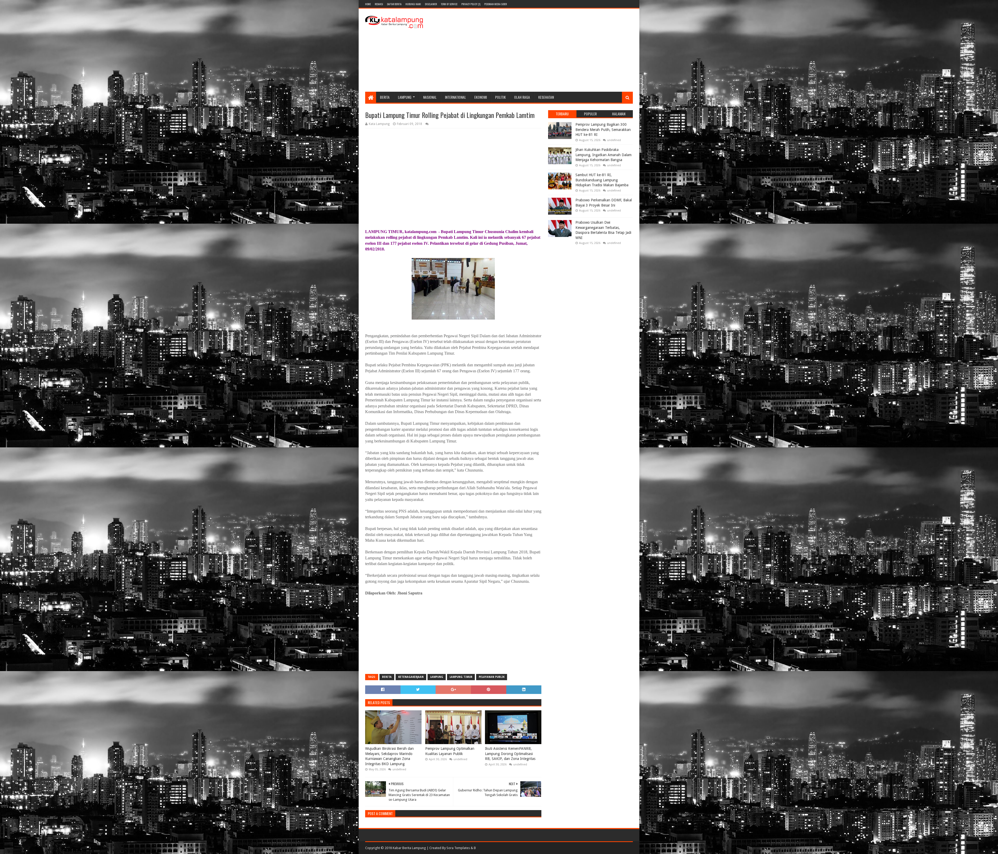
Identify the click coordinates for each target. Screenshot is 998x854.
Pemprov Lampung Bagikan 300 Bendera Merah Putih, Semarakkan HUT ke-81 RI (603, 129)
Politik (500, 97)
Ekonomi (480, 97)
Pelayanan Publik (491, 677)
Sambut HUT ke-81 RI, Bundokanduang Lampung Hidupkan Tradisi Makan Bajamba (601, 180)
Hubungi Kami (413, 4)
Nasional (430, 97)
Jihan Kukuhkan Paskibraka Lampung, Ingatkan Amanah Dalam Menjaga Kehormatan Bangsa (603, 155)
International (455, 97)
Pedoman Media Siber (495, 4)
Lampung (404, 97)
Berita (385, 97)
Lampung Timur (461, 677)
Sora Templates (458, 848)
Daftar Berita (394, 4)
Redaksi (379, 4)
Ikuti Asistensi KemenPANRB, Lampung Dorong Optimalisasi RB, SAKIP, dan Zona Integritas (510, 753)
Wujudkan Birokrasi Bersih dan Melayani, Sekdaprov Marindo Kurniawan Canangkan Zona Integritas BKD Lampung (389, 756)
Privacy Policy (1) (470, 4)
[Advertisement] (538, 50)
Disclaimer (431, 4)
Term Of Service (449, 4)
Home (368, 4)
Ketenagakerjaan (411, 677)
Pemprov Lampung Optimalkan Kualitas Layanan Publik (449, 751)
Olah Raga (522, 97)
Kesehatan (546, 97)
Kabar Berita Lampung (409, 848)
